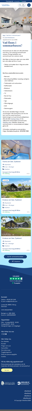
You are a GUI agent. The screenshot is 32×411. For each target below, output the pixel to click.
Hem (4, 35)
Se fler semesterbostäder (15, 256)
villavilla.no (27, 395)
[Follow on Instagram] (4, 334)
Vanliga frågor (15, 119)
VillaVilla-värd (7, 122)
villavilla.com (27, 398)
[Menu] (29, 5)
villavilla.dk (27, 391)
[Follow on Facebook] (2, 334)
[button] (29, 142)
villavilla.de (27, 393)
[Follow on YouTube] (6, 334)
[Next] (28, 149)
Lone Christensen (9, 37)
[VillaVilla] (6, 5)
